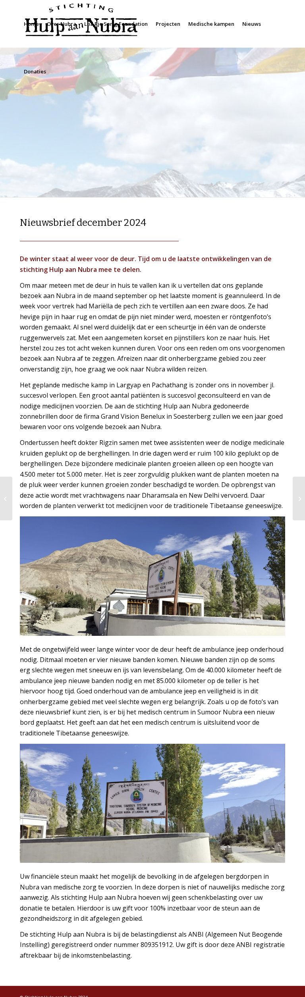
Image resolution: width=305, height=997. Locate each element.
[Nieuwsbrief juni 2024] (6, 498)
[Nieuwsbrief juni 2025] (299, 498)
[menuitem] (31, 24)
